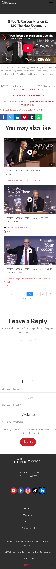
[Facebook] (3, 117)
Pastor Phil (38, 110)
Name (27, 381)
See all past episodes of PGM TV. (28, 95)
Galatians (11, 180)
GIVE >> (28, 565)
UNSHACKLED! (28, 528)
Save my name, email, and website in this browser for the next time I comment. (30, 431)
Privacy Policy (28, 558)
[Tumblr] (31, 117)
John (9, 231)
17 (23, 294)
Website (28, 414)
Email (28, 398)
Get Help (28, 521)
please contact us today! (30, 89)
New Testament (43, 278)
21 (50, 294)
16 (17, 294)
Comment (28, 340)
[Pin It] (24, 117)
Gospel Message (9, 110)
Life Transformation (25, 110)
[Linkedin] (17, 117)
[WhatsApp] (38, 117)
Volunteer (28, 514)
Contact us (28, 508)
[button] (52, 2)
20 (43, 294)
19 (37, 294)
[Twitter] (10, 117)
